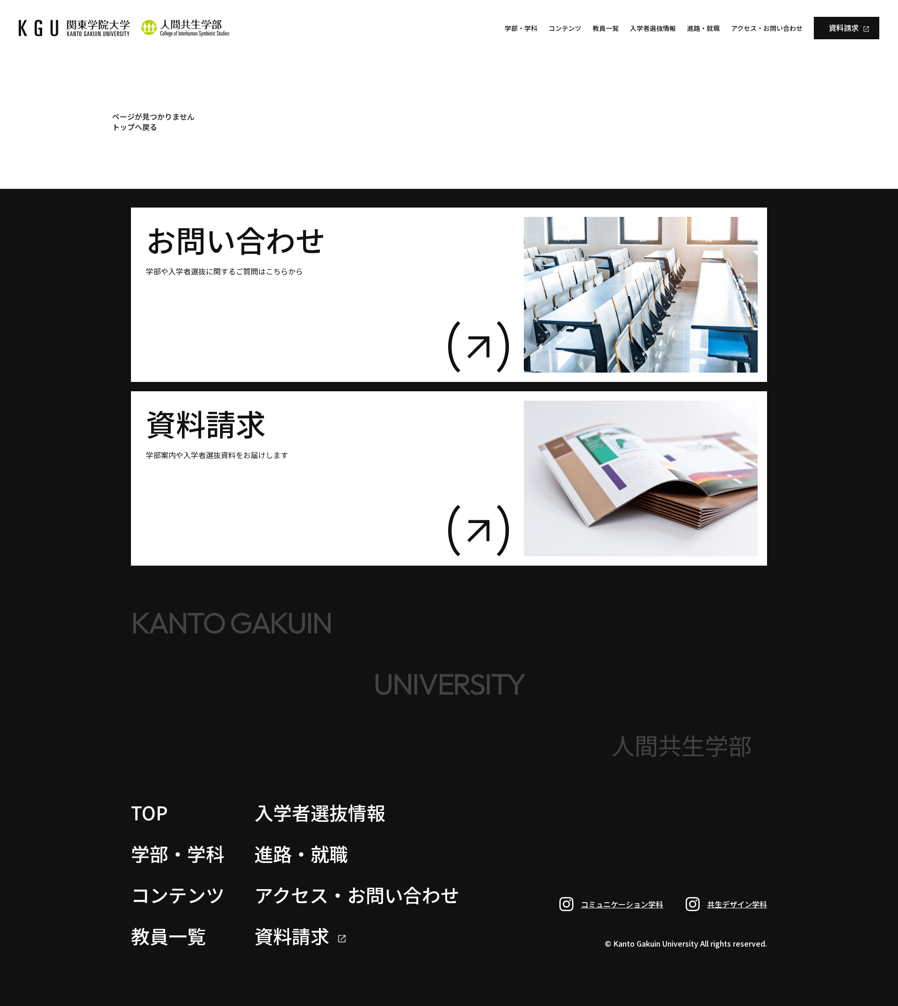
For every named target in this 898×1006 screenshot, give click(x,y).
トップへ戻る (134, 126)
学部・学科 (521, 28)
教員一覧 (606, 28)
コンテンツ (565, 28)
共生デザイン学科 (737, 904)
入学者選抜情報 (653, 28)
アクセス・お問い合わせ (767, 28)
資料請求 (844, 27)
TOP (149, 812)
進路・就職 (703, 28)
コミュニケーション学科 (622, 904)
